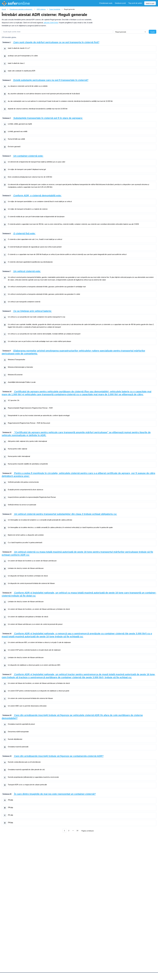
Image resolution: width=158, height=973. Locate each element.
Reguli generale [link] (69, 9)
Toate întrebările (54, 9)
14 (77, 830)
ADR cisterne (41, 9)
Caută (152, 32)
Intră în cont (150, 3)
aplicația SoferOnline (51, 22)
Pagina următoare (87, 831)
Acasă (4, 9)
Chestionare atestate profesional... (21, 9)
